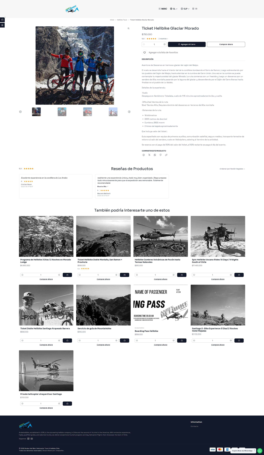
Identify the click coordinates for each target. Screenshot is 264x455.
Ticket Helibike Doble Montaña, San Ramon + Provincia (100, 261)
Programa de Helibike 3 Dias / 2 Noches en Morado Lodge (45, 261)
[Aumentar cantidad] (165, 44)
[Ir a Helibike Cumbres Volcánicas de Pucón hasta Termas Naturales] (160, 236)
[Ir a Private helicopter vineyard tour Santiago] (46, 370)
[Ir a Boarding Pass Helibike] (160, 305)
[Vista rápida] (69, 236)
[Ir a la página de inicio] (72, 9)
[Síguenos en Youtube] (196, 9)
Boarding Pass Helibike (146, 331)
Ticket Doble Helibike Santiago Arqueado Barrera (45, 328)
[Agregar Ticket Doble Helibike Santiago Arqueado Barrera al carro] (67, 340)
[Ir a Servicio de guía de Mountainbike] (103, 305)
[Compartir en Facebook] (144, 155)
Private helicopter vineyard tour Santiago (41, 394)
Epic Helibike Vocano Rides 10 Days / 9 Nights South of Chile (215, 261)
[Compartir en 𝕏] (149, 155)
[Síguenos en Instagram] (193, 9)
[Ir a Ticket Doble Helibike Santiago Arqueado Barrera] (46, 305)
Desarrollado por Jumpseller (53, 450)
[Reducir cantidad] (144, 44)
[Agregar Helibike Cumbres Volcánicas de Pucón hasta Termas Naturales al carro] (181, 275)
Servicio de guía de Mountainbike (94, 328)
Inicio (112, 20)
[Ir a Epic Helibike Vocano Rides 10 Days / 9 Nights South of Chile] (218, 236)
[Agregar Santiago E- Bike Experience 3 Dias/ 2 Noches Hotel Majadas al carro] (239, 340)
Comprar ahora (226, 44)
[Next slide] (129, 111)
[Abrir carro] (2, 19)
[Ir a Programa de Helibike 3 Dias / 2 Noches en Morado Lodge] (46, 236)
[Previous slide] (20, 111)
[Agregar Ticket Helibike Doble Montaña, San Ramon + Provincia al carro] (124, 275)
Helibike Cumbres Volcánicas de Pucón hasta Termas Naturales (157, 261)
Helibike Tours (122, 20)
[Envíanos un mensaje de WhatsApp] (259, 450)
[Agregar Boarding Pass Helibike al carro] (181, 340)
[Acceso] (2, 25)
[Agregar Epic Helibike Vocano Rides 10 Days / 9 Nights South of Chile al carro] (239, 275)
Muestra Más (102, 186)
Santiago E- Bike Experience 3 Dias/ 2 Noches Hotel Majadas (215, 329)
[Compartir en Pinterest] (161, 155)
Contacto (194, 426)
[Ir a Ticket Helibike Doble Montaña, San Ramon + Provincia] (103, 236)
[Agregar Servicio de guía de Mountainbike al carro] (124, 340)
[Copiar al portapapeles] (166, 155)
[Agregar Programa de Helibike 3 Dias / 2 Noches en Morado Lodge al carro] (67, 275)
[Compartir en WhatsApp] (155, 155)
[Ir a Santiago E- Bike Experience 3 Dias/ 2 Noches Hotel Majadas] (218, 305)
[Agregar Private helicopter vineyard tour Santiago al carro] (67, 404)
